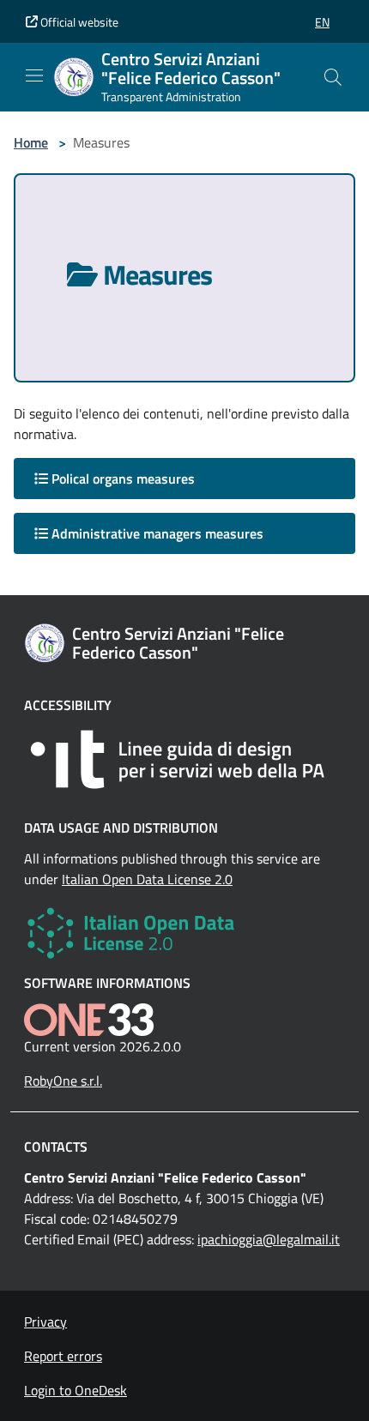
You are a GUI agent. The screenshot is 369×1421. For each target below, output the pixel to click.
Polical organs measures (121, 478)
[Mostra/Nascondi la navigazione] (34, 75)
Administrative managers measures (155, 533)
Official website (78, 22)
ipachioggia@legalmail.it (268, 1239)
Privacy (45, 1321)
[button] (322, 22)
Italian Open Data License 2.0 (147, 879)
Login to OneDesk (75, 1390)
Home (31, 142)
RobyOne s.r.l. (63, 1080)
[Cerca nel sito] (333, 77)
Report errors (63, 1356)
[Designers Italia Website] (184, 759)
